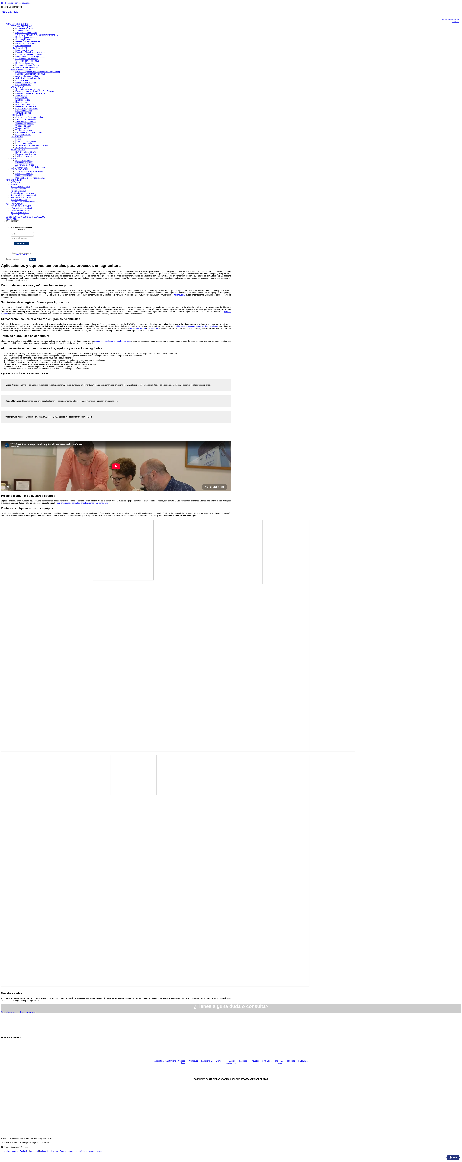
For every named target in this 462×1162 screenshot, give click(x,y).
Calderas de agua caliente (26, 109)
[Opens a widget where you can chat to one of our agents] (453, 1158)
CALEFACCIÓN (17, 87)
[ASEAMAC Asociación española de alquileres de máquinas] (221, 1102)
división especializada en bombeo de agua (112, 341)
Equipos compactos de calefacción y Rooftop (34, 91)
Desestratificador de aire (25, 106)
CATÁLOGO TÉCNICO (20, 215)
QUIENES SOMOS (14, 180)
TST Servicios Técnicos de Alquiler (16, 3)
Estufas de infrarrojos (24, 163)
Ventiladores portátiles (24, 124)
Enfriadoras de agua (24, 50)
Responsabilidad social (21, 197)
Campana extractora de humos (28, 132)
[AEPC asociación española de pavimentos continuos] (324, 1102)
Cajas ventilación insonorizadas (29, 117)
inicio (3, 1151)
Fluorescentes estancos (25, 141)
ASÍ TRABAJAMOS (14, 204)
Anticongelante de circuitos (26, 67)
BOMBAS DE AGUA (19, 169)
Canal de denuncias (68, 1151)
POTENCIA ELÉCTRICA (21, 26)
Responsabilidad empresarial (23, 195)
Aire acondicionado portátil (26, 76)
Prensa (14, 184)
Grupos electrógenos (24, 28)
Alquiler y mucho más (20, 213)
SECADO (15, 158)
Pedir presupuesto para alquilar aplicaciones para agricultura (82, 503)
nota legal (34, 1151)
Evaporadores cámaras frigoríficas (30, 57)
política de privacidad (21, 254)
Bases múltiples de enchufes (27, 41)
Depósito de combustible (26, 37)
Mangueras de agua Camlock (28, 65)
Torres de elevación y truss (26, 148)
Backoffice (24, 1151)
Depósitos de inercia (24, 63)
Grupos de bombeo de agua (27, 61)
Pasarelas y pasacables (25, 44)
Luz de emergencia (23, 143)
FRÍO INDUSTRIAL (19, 48)
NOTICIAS (15, 182)
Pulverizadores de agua (25, 83)
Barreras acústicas (23, 46)
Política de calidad (18, 189)
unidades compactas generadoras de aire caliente (196, 326)
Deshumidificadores (23, 161)
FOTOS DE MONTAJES (21, 206)
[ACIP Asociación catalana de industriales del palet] (146, 1102)
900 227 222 (10, 11)
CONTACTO (11, 219)
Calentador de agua (23, 111)
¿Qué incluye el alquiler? (21, 208)
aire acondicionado (137, 328)
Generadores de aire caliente (27, 89)
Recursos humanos (19, 200)
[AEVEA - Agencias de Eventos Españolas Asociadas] (249, 1122)
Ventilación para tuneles (25, 122)
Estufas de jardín (22, 100)
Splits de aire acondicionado (27, 78)
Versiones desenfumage (25, 130)
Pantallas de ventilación (25, 119)
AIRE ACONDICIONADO (21, 70)
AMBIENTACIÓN (18, 150)
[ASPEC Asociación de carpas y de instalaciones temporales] (258, 1102)
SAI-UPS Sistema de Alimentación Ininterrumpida (36, 35)
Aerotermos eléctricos (24, 104)
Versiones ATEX (22, 128)
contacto (99, 1151)
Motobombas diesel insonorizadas (30, 178)
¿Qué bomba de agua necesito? (29, 171)
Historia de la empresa (20, 187)
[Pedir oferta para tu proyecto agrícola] (116, 440)
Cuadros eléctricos (23, 39)
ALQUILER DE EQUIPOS (17, 24)
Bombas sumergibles (24, 174)
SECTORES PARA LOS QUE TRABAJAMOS (25, 217)
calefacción (153, 328)
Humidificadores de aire (25, 152)
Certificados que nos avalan (22, 193)
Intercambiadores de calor (26, 59)
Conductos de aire (23, 85)
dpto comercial (12, 1151)
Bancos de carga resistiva (26, 33)
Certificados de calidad (20, 210)
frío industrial (179, 295)
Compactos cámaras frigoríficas (28, 54)
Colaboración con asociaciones (24, 202)
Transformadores (22, 31)
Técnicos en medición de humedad (30, 167)
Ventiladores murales (24, 126)
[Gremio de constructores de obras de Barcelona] (296, 1102)
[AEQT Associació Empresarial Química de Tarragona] (212, 1122)
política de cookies (86, 1151)
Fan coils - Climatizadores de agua (30, 52)
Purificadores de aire (24, 156)
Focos (18, 139)
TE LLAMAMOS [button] (12, 221)
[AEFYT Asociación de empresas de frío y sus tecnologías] (175, 1122)
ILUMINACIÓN (17, 137)
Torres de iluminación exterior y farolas (31, 145)
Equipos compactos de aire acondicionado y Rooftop (37, 72)
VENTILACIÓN (17, 115)
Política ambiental (18, 191)
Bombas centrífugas (23, 176)
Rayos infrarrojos (22, 102)
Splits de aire (21, 96)
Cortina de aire (21, 80)
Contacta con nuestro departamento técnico (19, 1012)
